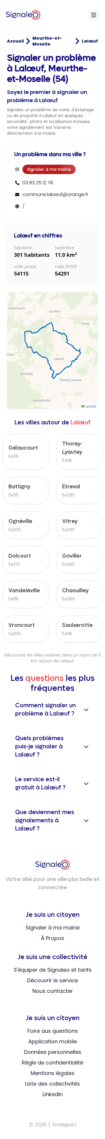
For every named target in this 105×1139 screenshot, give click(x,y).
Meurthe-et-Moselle (47, 41)
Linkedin (53, 1094)
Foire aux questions (52, 1031)
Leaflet (91, 406)
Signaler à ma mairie (49, 169)
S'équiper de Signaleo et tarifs (53, 969)
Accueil (15, 41)
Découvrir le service (52, 980)
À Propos (52, 938)
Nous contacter (52, 991)
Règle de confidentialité (52, 1062)
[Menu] (93, 15)
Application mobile (52, 1041)
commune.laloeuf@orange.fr (55, 195)
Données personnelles (52, 1052)
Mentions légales (52, 1073)
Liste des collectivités (52, 1083)
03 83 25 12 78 (37, 183)
